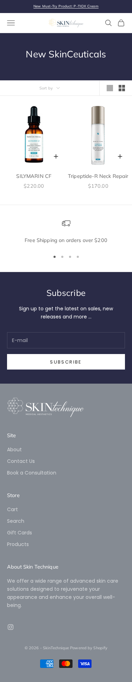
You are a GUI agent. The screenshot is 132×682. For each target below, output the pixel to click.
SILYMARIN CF (33, 176)
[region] (66, 231)
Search (15, 521)
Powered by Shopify (88, 647)
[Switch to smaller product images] (122, 88)
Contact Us (21, 461)
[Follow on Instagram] (10, 627)
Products (18, 544)
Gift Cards (19, 532)
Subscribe (66, 362)
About (14, 449)
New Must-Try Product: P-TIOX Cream (65, 6)
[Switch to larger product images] (110, 88)
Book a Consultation (31, 472)
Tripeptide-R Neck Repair (98, 176)
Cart (12, 509)
